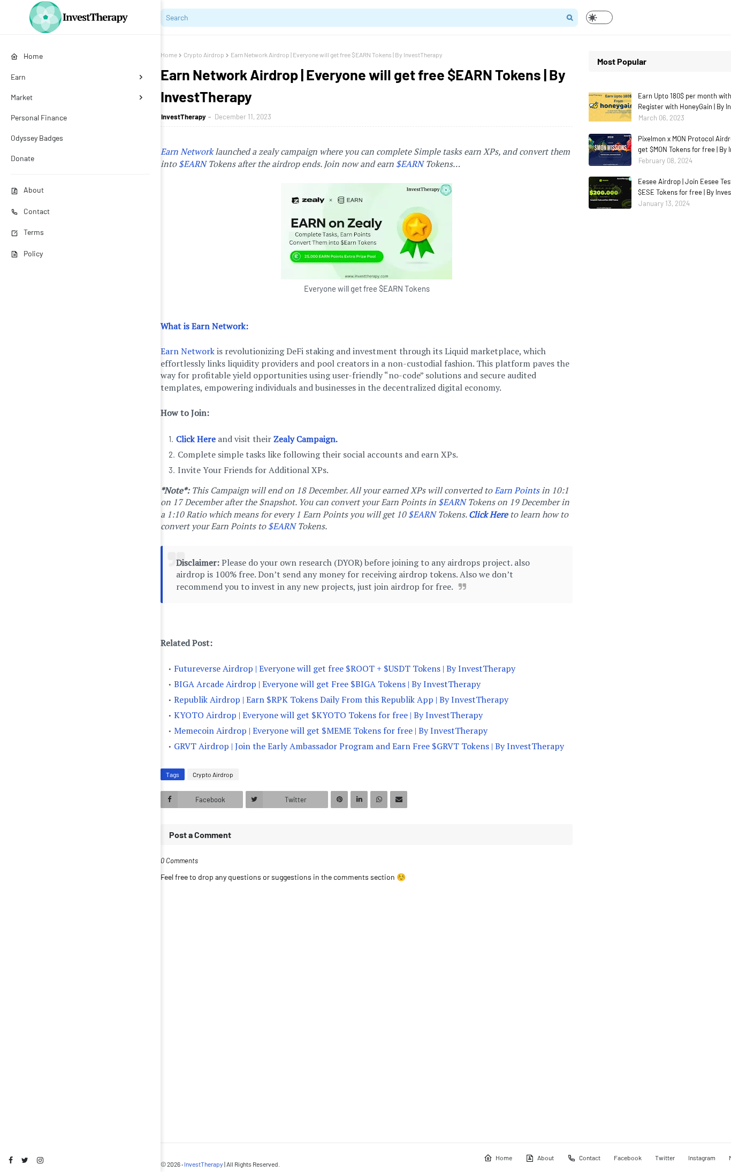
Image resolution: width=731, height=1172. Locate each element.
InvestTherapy (183, 116)
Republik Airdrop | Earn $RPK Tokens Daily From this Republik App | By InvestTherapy (341, 699)
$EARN (192, 164)
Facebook (628, 1157)
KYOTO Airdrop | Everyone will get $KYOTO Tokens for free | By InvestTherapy (328, 715)
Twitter (665, 1157)
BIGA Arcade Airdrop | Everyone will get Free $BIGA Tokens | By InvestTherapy (327, 684)
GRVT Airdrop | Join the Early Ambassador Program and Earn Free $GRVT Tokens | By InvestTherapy (369, 746)
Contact (37, 211)
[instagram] (40, 1160)
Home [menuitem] (33, 55)
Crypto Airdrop (204, 54)
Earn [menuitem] (18, 76)
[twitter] (24, 1160)
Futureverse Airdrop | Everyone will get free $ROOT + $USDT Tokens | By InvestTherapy (344, 668)
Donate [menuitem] (22, 158)
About (34, 189)
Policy (33, 253)
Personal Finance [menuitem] (39, 117)
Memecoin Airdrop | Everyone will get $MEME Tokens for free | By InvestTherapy (331, 730)
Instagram (701, 1157)
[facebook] (11, 1160)
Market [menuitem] (22, 97)
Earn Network (187, 151)
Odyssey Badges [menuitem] (37, 137)
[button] (599, 17)
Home (169, 54)
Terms (34, 232)
